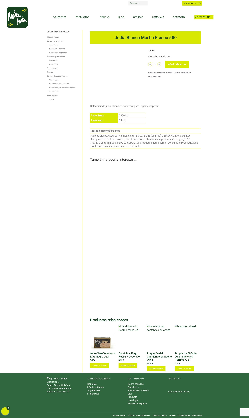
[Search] (145, 3)
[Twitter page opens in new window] (183, 385)
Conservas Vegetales (164, 72)
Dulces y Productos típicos (57, 76)
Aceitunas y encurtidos (56, 56)
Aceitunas (53, 60)
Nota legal (133, 400)
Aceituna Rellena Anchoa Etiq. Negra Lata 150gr (174, 250)
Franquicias (93, 393)
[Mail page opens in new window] (152, 3)
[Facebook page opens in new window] (158, 3)
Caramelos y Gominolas (59, 84)
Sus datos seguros (137, 403)
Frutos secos (52, 68)
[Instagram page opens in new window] (171, 3)
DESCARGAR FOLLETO (192, 3)
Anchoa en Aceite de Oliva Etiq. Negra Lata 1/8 (117, 302)
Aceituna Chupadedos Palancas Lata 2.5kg (117, 250)
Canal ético (133, 387)
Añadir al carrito (177, 64)
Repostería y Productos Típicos (62, 88)
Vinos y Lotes (52, 95)
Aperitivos (53, 45)
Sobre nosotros (136, 384)
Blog (130, 393)
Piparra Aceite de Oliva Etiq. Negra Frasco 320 (116, 198)
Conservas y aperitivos (181, 72)
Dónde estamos (95, 387)
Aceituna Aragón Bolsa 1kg (174, 302)
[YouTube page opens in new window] (177, 3)
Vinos (51, 99)
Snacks (50, 72)
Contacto (92, 384)
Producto (132, 397)
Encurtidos (53, 64)
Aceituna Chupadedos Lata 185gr (174, 198)
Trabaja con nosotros (139, 390)
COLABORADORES (179, 391)
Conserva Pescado (57, 49)
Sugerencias (93, 390)
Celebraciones (52, 91)
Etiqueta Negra (53, 37)
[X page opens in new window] (165, 3)
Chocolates (53, 80)
